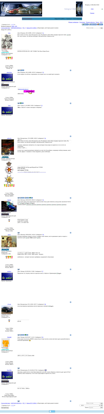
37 (42, 271)
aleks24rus (9, 72)
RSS (92, 9)
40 (45, 370)
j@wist (9, 304)
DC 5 (24, 28)
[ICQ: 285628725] (31, 197)
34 (45, 138)
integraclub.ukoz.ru (23, 89)
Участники (82, 22)
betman (9, 200)
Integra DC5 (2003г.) (32, 28)
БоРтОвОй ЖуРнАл (16, 28)
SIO (16, 26)
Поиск (97, 22)
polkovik (9, 138)
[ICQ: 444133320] (26, 335)
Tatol (9, 105)
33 (41, 105)
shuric (13, 26)
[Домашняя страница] (22, 70)
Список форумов (5, 28)
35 (43, 200)
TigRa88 (9, 337)
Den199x (9, 370)
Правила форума (90, 22)
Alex (9, 33)
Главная (92, 13)
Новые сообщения (73, 22)
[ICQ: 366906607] (22, 103)
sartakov (9, 271)
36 (43, 234)
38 (45, 304)
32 (43, 72)
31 (43, 33)
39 (42, 337)
